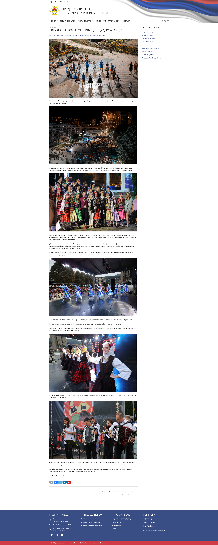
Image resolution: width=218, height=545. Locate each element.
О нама (83, 519)
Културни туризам (148, 55)
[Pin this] (69, 482)
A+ (61, 2)
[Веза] (54, 11)
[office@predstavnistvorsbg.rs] (51, 524)
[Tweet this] (60, 482)
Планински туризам (148, 38)
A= (64, 2)
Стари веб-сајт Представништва (154, 530)
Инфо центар (147, 519)
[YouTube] (168, 21)
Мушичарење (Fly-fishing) (150, 48)
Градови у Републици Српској (152, 58)
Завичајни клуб (117, 525)
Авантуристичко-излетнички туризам (154, 45)
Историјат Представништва (90, 522)
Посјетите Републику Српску (121, 519)
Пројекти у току (117, 522)
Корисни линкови (149, 522)
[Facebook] (162, 21)
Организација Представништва (91, 525)
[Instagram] (165, 21)
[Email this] (51, 482)
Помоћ (114, 529)
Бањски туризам (147, 35)
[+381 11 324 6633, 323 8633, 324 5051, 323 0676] (51, 529)
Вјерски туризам (147, 51)
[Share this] (56, 482)
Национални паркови (149, 32)
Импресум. (103, 543)
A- (67, 2)
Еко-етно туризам (148, 42)
